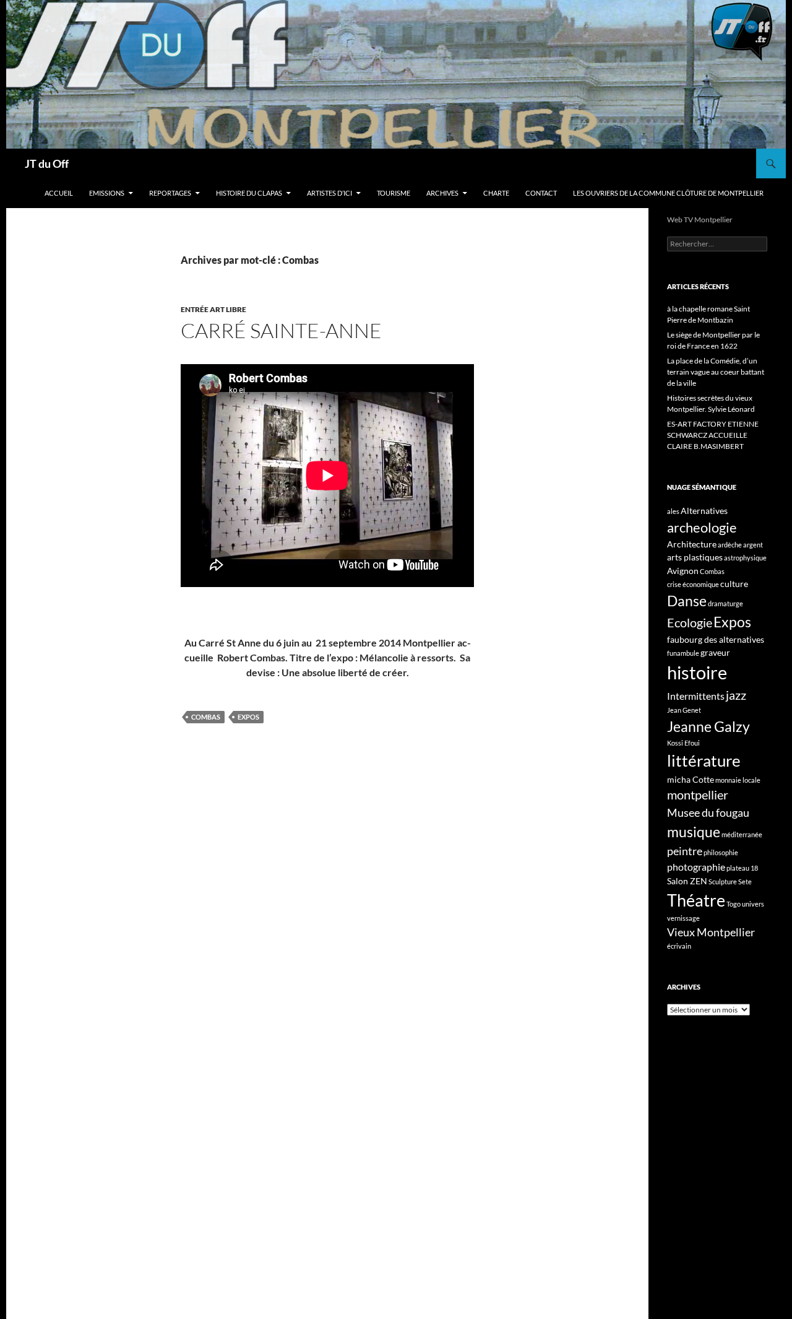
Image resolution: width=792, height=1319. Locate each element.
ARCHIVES (442, 193)
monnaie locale (737, 780)
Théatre (696, 900)
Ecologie (689, 622)
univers (753, 904)
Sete (745, 881)
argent (753, 545)
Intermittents (696, 696)
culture (734, 583)
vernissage (683, 918)
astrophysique (745, 558)
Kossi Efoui (683, 743)
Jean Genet (684, 710)
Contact (541, 193)
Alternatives (704, 510)
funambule (683, 653)
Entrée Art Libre (213, 309)
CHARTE (496, 193)
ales (673, 511)
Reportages (170, 193)
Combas (205, 717)
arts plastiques (695, 557)
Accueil (59, 193)
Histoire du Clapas (249, 193)
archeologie (702, 527)
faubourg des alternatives (715, 639)
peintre (684, 851)
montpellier (697, 794)
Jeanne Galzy (708, 726)
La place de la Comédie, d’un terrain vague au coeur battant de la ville (715, 372)
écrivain (679, 946)
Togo (733, 904)
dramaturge (725, 603)
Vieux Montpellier (711, 932)
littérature (704, 760)
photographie (696, 867)
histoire (697, 672)
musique (693, 831)
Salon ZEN (687, 881)
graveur (715, 652)
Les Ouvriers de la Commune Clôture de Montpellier (668, 193)
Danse (687, 600)
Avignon (683, 570)
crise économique (693, 584)
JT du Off (47, 163)
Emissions (106, 193)
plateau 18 (742, 868)
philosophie (721, 852)
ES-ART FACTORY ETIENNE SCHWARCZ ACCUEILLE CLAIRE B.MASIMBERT (713, 435)
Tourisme (393, 193)
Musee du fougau (708, 812)
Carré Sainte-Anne (281, 330)
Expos (248, 717)
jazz (736, 694)
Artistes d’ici (329, 193)
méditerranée (741, 834)
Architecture (692, 544)
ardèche (730, 545)
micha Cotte (690, 779)
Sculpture (722, 881)
